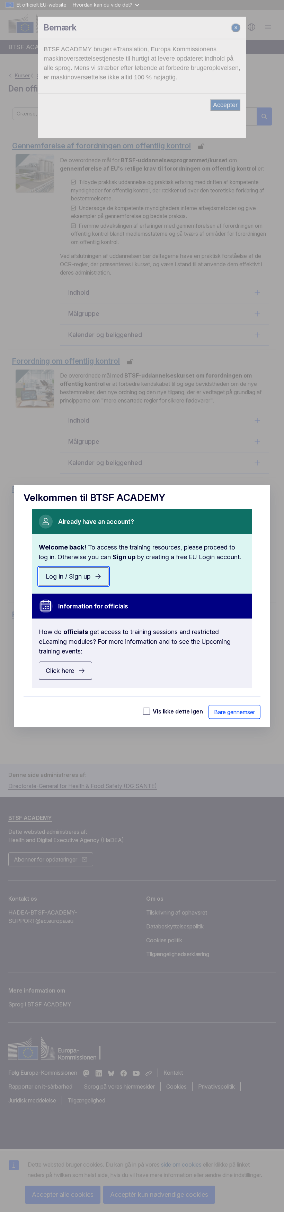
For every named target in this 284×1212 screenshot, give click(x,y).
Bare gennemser (234, 712)
